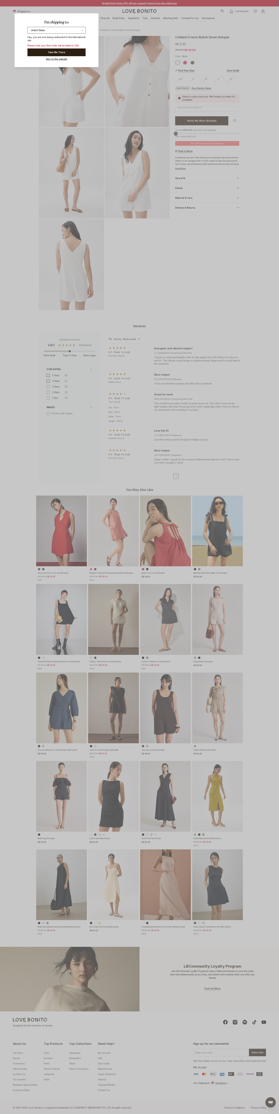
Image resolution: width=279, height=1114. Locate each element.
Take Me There (56, 52)
